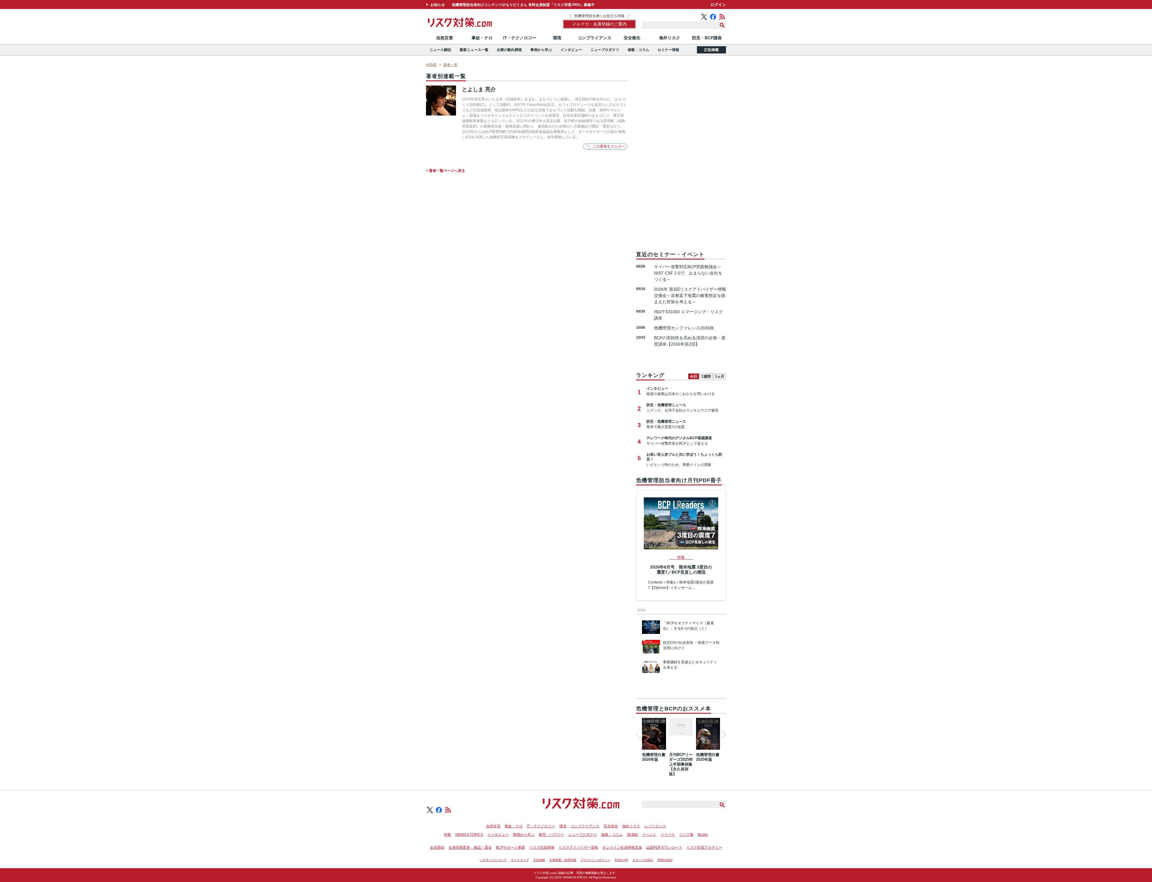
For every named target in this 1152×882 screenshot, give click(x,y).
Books (703, 834)
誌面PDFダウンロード (664, 847)
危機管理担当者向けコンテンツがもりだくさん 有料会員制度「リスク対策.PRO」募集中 (523, 5)
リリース (668, 834)
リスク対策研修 (541, 847)
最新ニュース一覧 (474, 50)
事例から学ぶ (541, 50)
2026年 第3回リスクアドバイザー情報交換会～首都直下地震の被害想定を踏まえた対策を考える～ (690, 295)
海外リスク (669, 37)
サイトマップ (520, 860)
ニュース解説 (440, 50)
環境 (557, 37)
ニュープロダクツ (604, 50)
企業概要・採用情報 (562, 860)
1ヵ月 (719, 376)
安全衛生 (632, 37)
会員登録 (437, 847)
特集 (447, 834)
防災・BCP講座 (707, 37)
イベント (649, 834)
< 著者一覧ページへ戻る (445, 171)
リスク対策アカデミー (704, 847)
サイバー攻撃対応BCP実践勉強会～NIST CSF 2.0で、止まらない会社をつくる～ (688, 273)
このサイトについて (493, 860)
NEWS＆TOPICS (469, 834)
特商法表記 (665, 860)
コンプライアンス (594, 37)
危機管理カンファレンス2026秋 (684, 328)
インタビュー (571, 50)
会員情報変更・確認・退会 (470, 847)
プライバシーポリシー (595, 860)
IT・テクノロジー (519, 37)
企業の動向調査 (509, 50)
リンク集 (686, 834)
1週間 (706, 376)
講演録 (632, 834)
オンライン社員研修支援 (622, 847)
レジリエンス (655, 826)
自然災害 (444, 37)
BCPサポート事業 (510, 847)
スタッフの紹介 (642, 860)
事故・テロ (482, 37)
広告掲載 (711, 50)
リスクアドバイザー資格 (578, 847)
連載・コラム (638, 50)
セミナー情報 (668, 50)
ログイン (718, 4)
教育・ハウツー (551, 834)
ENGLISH (621, 860)
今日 (693, 376)
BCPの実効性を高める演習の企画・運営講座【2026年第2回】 (689, 340)
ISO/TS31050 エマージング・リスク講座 (688, 314)
